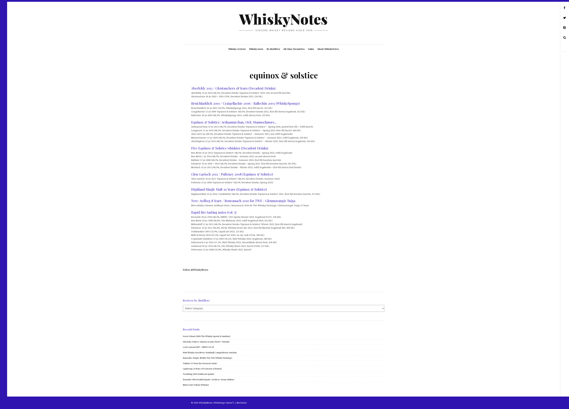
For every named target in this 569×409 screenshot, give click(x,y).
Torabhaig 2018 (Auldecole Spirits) (198, 374)
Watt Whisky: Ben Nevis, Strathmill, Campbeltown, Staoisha (210, 352)
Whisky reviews (237, 49)
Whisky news (256, 49)
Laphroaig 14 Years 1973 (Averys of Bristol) (202, 368)
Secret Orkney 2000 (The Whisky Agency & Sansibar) (206, 336)
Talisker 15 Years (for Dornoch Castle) (200, 363)
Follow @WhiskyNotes (195, 269)
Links (311, 49)
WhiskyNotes (283, 18)
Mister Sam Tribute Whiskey (196, 385)
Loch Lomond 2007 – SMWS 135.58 (198, 347)
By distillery (273, 49)
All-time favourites (294, 49)
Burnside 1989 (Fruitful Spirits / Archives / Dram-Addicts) (208, 379)
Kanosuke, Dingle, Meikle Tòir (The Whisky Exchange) (207, 358)
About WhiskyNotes (328, 49)
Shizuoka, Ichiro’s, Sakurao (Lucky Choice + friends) (206, 341)
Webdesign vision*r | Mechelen (230, 402)
